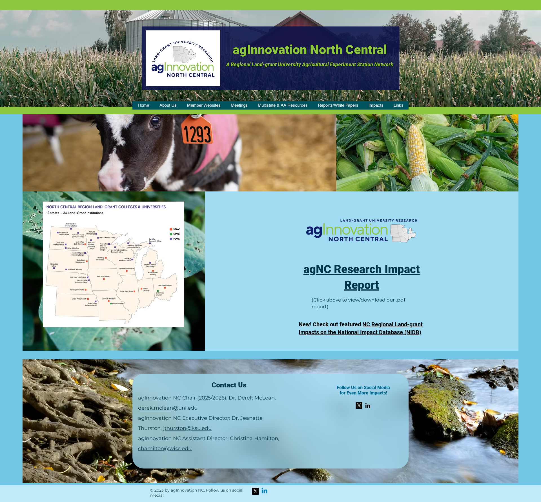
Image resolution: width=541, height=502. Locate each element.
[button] (168, 107)
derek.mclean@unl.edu (168, 408)
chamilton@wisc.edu (165, 448)
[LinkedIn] (367, 405)
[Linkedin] (264, 491)
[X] (359, 405)
